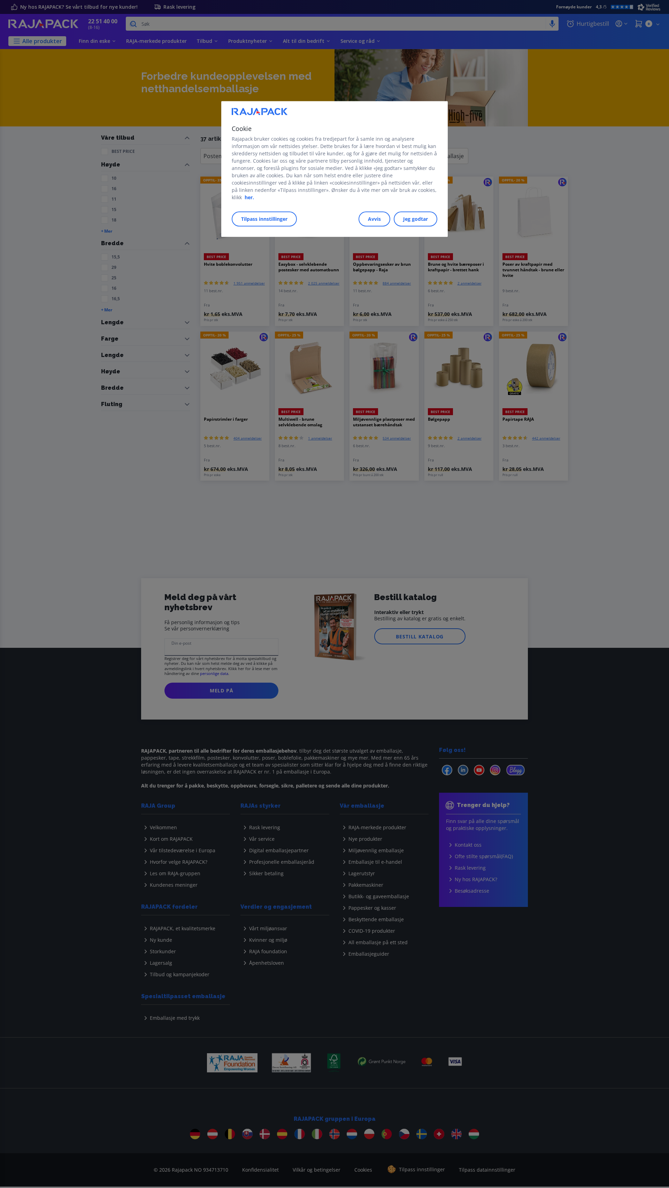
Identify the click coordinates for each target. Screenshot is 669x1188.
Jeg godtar (415, 219)
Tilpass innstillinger (264, 219)
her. (249, 197)
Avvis (374, 219)
